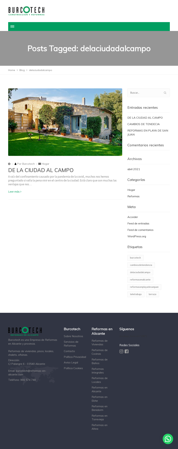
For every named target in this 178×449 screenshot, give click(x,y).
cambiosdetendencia (141, 265)
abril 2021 (133, 169)
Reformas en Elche (99, 398)
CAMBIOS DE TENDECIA (143, 124)
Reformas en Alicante (99, 389)
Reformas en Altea (99, 426)
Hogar (45, 163)
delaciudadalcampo (140, 272)
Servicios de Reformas (71, 343)
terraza (152, 294)
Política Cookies (73, 368)
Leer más (14, 191)
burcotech (135, 257)
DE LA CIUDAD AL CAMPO (41, 170)
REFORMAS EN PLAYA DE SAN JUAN (147, 132)
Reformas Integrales (98, 370)
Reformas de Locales (100, 379)
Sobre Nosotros (73, 336)
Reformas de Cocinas (100, 351)
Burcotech (28, 163)
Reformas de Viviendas (100, 342)
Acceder (132, 217)
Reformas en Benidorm (99, 408)
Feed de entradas (138, 223)
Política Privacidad (75, 357)
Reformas (133, 196)
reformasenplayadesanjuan (144, 286)
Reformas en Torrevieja (99, 417)
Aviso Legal (71, 362)
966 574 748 (28, 380)
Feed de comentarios (140, 230)
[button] (168, 439)
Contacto (69, 351)
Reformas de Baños (100, 361)
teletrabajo (136, 294)
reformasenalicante (140, 279)
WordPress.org (136, 236)
